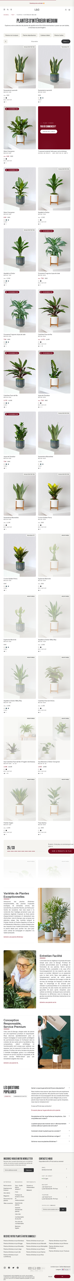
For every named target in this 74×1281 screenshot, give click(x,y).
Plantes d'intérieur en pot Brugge (13, 1243)
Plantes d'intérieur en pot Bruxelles (14, 1246)
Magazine (6, 1196)
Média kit (29, 1190)
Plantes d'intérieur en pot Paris (58, 1240)
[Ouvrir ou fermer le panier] (69, 10)
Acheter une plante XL (11, 1063)
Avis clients (7, 1193)
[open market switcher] (11, 9)
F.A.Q (16, 1192)
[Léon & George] (37, 10)
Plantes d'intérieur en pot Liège (12, 1249)
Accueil (6, 14)
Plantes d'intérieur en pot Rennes (58, 1243)
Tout (12, 14)
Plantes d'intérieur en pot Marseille (36, 1243)
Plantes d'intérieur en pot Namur (35, 1249)
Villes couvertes (8, 1203)
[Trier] (6, 41)
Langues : (58, 1269)
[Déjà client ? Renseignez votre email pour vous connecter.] (66, 10)
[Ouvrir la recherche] (8, 9)
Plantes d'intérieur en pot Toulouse (59, 1251)
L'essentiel (7, 1096)
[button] (50, 1087)
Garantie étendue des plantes (18, 1209)
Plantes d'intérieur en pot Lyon (35, 1240)
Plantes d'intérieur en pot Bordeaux (14, 1240)
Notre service (7, 1185)
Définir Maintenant (65, 1266)
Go (63, 1209)
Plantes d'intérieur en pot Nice (35, 1255)
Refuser (50, 1276)
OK (62, 1276)
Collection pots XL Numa (41, 3)
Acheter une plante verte (48, 1002)
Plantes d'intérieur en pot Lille (12, 1252)
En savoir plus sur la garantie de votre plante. (45, 1110)
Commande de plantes (20, 1096)
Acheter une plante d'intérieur (13, 937)
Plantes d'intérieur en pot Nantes (35, 1252)
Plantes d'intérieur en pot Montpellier (37, 1246)
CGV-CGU (18, 1214)
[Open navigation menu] (4, 9)
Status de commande (48, 1205)
